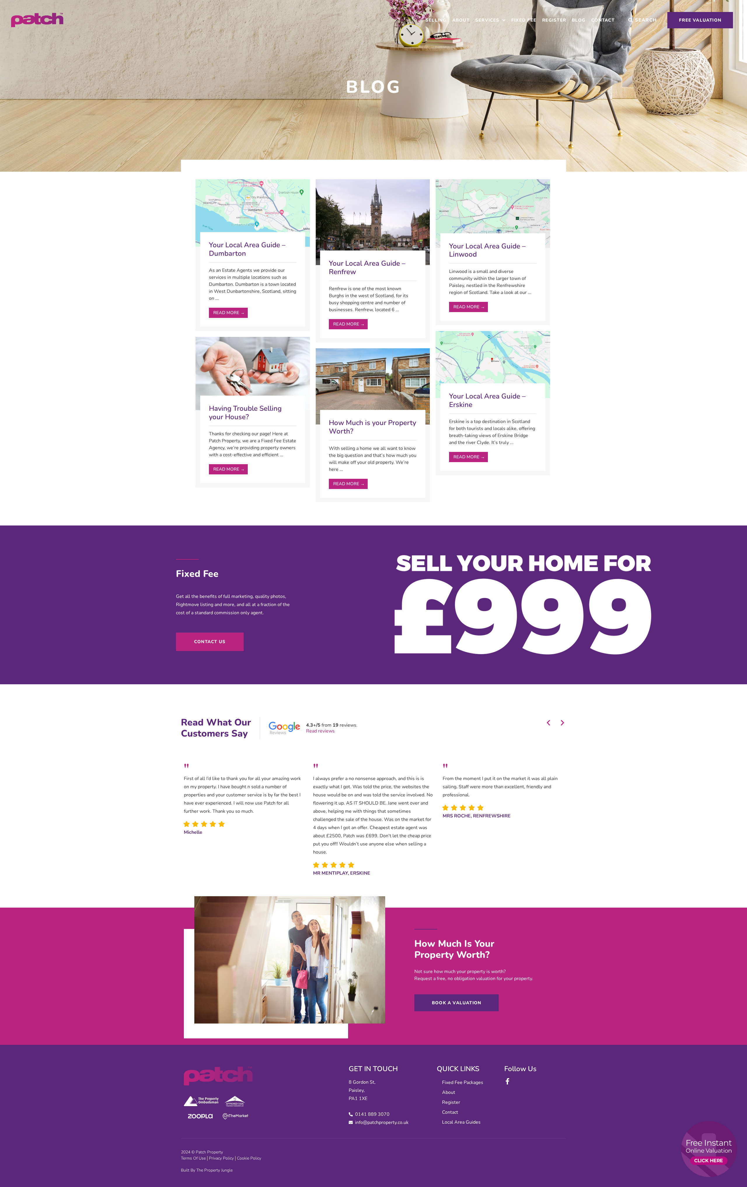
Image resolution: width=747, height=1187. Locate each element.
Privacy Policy (221, 1158)
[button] (548, 722)
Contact (603, 20)
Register (554, 20)
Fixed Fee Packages (462, 1082)
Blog (578, 20)
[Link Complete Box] (253, 255)
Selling (435, 20)
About (461, 20)
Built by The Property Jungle (207, 1170)
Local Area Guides (461, 1122)
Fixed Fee (523, 20)
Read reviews (320, 731)
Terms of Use (193, 1158)
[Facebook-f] (507, 1081)
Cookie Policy (249, 1158)
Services (487, 20)
